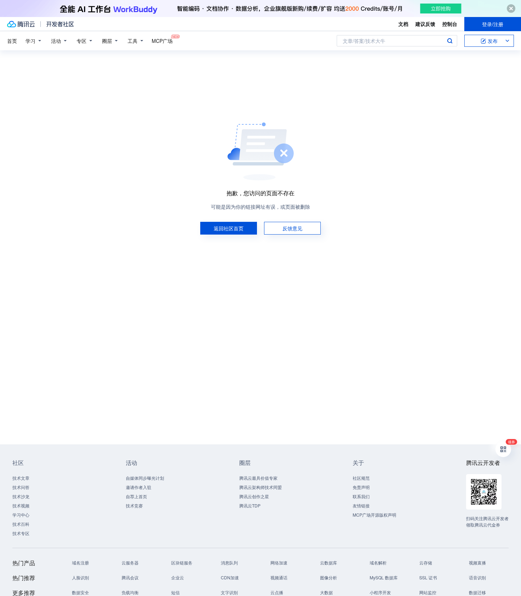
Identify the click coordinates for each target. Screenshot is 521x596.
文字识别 (229, 592)
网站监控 (427, 592)
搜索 (450, 40)
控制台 (449, 23)
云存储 (425, 563)
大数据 (326, 592)
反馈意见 (292, 228)
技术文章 (20, 478)
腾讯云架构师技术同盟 (260, 487)
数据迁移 (477, 592)
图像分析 (328, 577)
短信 (175, 592)
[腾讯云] (21, 24)
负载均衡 (130, 592)
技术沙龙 (20, 496)
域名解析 (378, 563)
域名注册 (80, 563)
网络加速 (278, 563)
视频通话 (278, 577)
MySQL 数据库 (384, 577)
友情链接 (361, 505)
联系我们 (361, 496)
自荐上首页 (136, 496)
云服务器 (130, 563)
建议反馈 (425, 23)
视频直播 (477, 563)
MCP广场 (162, 40)
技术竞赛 (134, 505)
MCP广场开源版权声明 (374, 515)
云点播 (276, 592)
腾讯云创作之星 (254, 496)
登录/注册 (492, 24)
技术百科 (20, 524)
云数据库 (328, 563)
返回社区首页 (228, 228)
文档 (403, 23)
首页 (12, 40)
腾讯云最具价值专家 (258, 478)
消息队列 (229, 563)
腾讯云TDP (249, 505)
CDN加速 (230, 577)
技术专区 (20, 533)
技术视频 (20, 505)
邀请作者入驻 (138, 487)
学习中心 (20, 515)
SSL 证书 (428, 577)
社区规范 (361, 478)
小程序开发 (380, 592)
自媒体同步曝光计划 (145, 478)
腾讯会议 (130, 577)
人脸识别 (80, 577)
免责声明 (361, 487)
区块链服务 (181, 563)
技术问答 (20, 487)
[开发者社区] (60, 24)
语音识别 (477, 577)
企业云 (177, 577)
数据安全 (80, 592)
